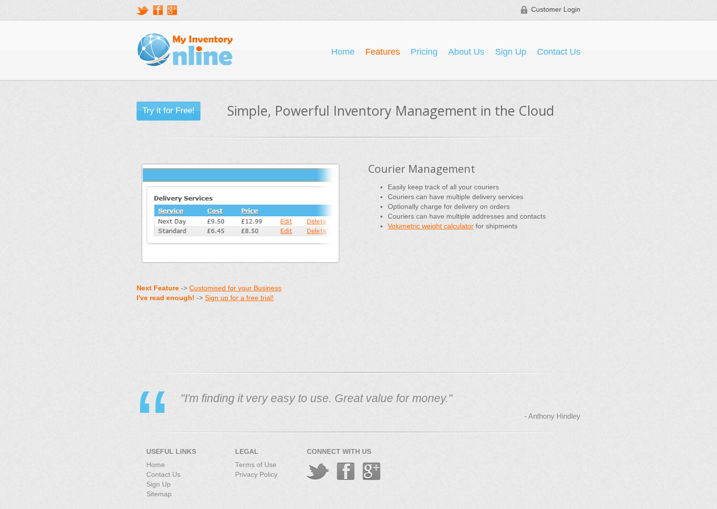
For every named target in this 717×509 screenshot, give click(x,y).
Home (343, 52)
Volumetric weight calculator (431, 226)
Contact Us (558, 52)
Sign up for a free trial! (239, 298)
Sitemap (159, 494)
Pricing (424, 52)
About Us (466, 52)
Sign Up (510, 52)
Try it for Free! (168, 110)
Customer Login (555, 9)
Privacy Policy (256, 474)
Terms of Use (256, 464)
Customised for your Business (235, 288)
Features (382, 52)
